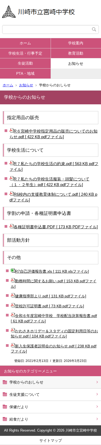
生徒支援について (24, 394)
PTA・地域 (25, 73)
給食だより (18, 419)
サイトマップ (50, 440)
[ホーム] (50, 12)
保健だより (18, 407)
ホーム (25, 43)
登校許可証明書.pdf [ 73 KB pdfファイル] (49, 306)
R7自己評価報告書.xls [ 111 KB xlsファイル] (52, 271)
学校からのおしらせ (26, 382)
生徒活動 (25, 63)
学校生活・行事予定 (25, 53)
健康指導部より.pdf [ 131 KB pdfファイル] (50, 296)
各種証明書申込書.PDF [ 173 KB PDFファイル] (56, 227)
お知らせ (26, 85)
